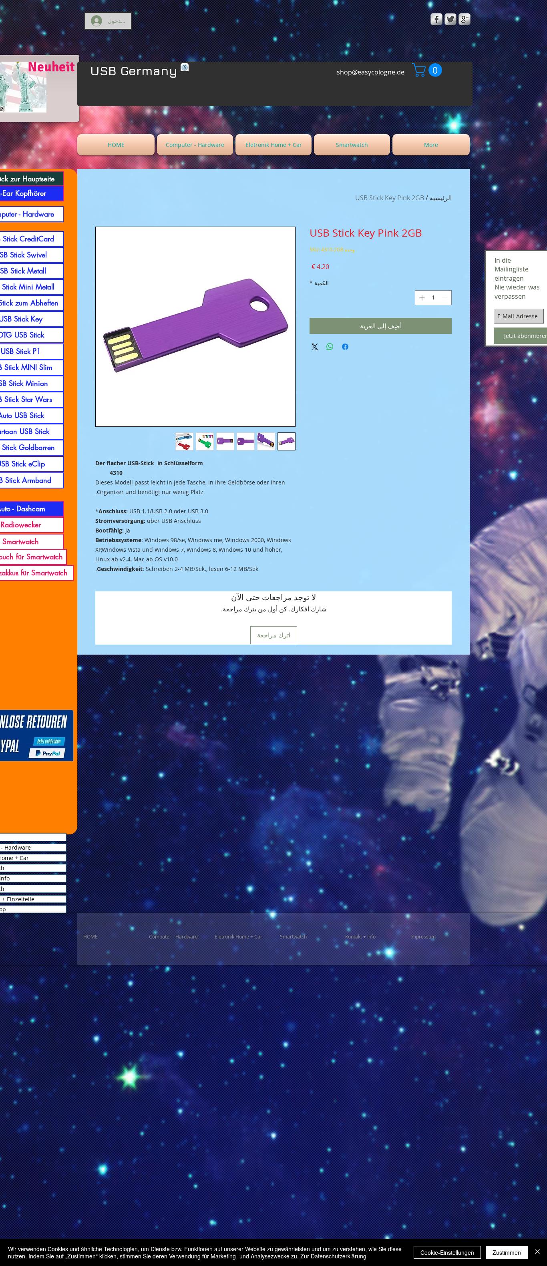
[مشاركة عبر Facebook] (345, 347)
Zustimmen (507, 1252)
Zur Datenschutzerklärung (333, 1256)
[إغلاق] (537, 1252)
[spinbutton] (433, 298)
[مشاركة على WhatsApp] (330, 347)
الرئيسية (441, 197)
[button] (428, 70)
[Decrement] (445, 298)
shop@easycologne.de (370, 72)
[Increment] (421, 298)
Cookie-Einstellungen (447, 1252)
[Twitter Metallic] (450, 19)
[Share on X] (315, 347)
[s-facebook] (436, 19)
